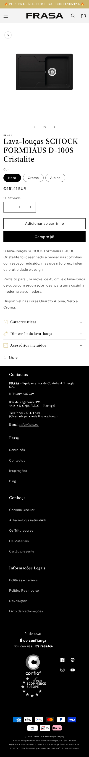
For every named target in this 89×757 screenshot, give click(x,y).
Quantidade (12, 198)
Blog (12, 481)
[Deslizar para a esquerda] (34, 127)
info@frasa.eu (29, 424)
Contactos (17, 460)
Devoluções (18, 601)
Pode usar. (33, 640)
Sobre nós (17, 450)
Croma (33, 178)
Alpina (55, 178)
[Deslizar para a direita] (55, 127)
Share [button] (13, 357)
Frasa (36, 736)
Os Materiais (19, 541)
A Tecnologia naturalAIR (28, 520)
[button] (6, 16)
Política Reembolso (24, 590)
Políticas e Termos (23, 580)
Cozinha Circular (22, 510)
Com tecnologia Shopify (52, 736)
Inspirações (18, 471)
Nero (12, 178)
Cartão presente (21, 551)
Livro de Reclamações (26, 611)
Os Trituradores (21, 530)
